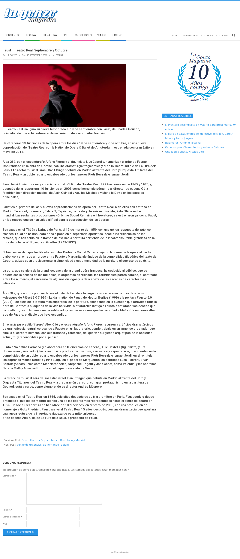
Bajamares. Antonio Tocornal (183, 142)
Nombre (7, 509)
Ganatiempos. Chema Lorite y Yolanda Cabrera (194, 147)
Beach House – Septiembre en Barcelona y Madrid (53, 440)
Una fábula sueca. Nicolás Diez (184, 151)
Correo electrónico (12, 516)
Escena (59, 55)
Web (5, 523)
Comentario (9, 475)
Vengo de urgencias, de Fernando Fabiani (43, 444)
